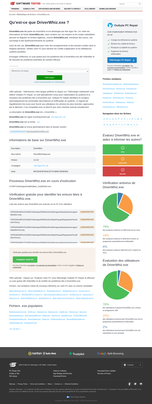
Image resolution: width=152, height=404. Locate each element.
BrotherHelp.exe (131, 93)
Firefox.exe (32, 312)
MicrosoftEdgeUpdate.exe (76, 319)
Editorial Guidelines (71, 384)
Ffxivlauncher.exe (109, 107)
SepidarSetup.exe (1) (69, 291)
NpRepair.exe (120, 102)
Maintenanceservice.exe (17, 312)
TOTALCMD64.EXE (80, 315)
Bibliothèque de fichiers (26, 14)
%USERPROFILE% (18, 132)
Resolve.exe (107, 98)
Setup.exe (82, 312)
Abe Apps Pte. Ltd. (58, 117)
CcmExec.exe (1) (75, 294)
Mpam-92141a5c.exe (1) (18, 291)
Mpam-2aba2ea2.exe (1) (85, 298)
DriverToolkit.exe (108, 102)
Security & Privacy (72, 9)
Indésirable (123, 163)
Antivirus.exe (73, 312)
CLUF (53, 81)
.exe (38, 122)
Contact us (58, 384)
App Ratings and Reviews (49, 9)
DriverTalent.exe (118, 98)
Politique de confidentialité (60, 81)
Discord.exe (56, 315)
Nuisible (123, 174)
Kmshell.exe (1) (14, 294)
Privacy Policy (22, 384)
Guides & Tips (28, 9)
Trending (15, 9)
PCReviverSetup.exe (58, 319)
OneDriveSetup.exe (16, 323)
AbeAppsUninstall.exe (131, 84)
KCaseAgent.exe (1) (54, 291)
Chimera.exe (120, 88)
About (50, 384)
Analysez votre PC (25, 259)
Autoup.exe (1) (88, 294)
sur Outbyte (36, 81)
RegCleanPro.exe (30, 323)
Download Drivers (107, 9)
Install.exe (130, 102)
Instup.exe (45, 319)
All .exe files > (15, 329)
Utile (123, 152)
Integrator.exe (42, 312)
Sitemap (12, 384)
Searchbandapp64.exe (33, 315)
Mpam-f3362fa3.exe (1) (29, 298)
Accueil (12, 14)
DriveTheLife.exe (109, 88)
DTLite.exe (129, 98)
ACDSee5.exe (119, 93)
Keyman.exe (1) (84, 291)
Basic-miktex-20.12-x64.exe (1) (64, 298)
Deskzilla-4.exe (66, 315)
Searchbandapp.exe (16, 315)
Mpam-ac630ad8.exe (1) (37, 291)
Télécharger (49, 78)
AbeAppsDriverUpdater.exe (112, 84)
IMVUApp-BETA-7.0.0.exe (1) (32, 294)
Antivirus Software (60, 371)
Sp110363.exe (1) (45, 298)
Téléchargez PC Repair (120, 60)
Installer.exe (63, 312)
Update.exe (46, 315)
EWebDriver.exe (122, 107)
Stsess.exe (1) (14, 298)
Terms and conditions (37, 384)
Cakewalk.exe (107, 93)
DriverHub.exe (131, 88)
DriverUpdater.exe (34, 319)
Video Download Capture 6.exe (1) (56, 294)
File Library (90, 9)
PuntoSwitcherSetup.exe (17, 319)
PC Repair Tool (14, 371)
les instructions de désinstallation (45, 81)
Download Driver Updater (106, 371)
